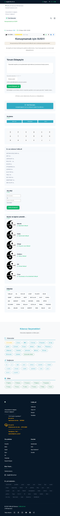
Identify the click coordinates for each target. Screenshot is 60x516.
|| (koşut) (16, 368)
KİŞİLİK (43, 308)
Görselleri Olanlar (29, 354)
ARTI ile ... (8, 156)
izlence (45, 490)
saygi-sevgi (14, 487)
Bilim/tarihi (15, 497)
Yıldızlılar (7, 458)
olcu (13, 490)
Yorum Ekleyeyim (13, 86)
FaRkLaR (10, 294)
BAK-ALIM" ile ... (10, 182)
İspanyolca (46, 382)
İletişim (33, 412)
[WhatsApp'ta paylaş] (46, 35)
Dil (25, 342)
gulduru (7, 494)
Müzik (32, 346)
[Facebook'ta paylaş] (53, 35)
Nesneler (28, 350)
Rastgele (30, 121)
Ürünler (44, 350)
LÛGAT (30, 294)
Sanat (24, 346)
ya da (47, 368)
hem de (8, 372)
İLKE (49, 308)
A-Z (46, 121)
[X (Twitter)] (14, 512)
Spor (40, 346)
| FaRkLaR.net (21, 506)
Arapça (9, 386)
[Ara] (51, 18)
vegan (28, 484)
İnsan (18, 342)
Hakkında (33, 407)
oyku (48, 487)
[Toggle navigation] (54, 18)
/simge (19, 244)
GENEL (38, 301)
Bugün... (46, 1)
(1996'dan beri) (14, 10)
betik (22, 497)
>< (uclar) (8, 368)
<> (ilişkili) (49, 364)
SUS (14, 30)
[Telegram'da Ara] (30, 512)
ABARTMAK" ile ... (10, 180)
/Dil (18, 264)
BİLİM (44, 294)
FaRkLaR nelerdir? (13, 207)
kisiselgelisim (32, 490)
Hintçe (42, 386)
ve (11, 364)
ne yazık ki (16, 372)
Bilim (8, 346)
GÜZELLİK (33, 304)
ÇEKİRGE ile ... (9, 169)
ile (6, 364)
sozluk (50, 484)
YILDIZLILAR (8, 484)
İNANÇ (41, 304)
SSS (32, 447)
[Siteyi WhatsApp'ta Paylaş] (33, 512)
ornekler (8, 490)
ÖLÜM (22, 308)
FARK (36, 308)
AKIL (9, 308)
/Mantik (19, 223)
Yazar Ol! (33, 409)
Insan (51, 490)
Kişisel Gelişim (8, 461)
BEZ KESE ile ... (10, 177)
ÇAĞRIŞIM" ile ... (10, 158)
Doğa (51, 342)
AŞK (9, 301)
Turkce (39, 484)
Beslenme (48, 346)
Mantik (24, 490)
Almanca (18, 382)
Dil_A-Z (19, 494)
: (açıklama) (32, 368)
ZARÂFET (29, 308)
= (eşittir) (24, 368)
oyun (43, 487)
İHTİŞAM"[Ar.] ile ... (11, 166)
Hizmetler (9, 354)
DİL (16, 294)
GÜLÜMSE (10, 304)
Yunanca (34, 386)
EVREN (18, 304)
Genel (36, 350)
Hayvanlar (42, 342)
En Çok (14, 121)
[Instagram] (22, 512)
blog (38, 487)
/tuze (18, 274)
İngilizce (9, 382)
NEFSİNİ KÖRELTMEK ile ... (13, 153)
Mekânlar (19, 350)
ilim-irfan (8, 497)
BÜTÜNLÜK (17, 297)
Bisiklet (18, 354)
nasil (18, 490)
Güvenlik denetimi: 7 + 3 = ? (14, 76)
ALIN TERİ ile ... (10, 172)
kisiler (39, 490)
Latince (25, 386)
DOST (40, 297)
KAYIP (25, 297)
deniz (29, 494)
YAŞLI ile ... (9, 174)
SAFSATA (30, 301)
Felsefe (16, 346)
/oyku (18, 234)
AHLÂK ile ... (9, 164)
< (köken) (31, 364)
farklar (35, 494)
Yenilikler (33, 415)
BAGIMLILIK (36, 497)
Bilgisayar (9, 350)
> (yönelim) (40, 364)
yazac (22, 484)
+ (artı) (41, 368)
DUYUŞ (23, 301)
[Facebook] (18, 512)
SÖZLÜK (23, 294)
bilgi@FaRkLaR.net (10, 1)
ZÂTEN (45, 301)
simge (7, 487)
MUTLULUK (33, 297)
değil (17, 364)
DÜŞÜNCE (48, 304)
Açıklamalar (34, 444)
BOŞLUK (25, 304)
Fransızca (27, 382)
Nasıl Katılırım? (35, 449)
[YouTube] (26, 512)
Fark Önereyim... (30, 106)
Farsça (17, 386)
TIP (26, 487)
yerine (24, 364)
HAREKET (15, 301)
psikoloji (32, 487)
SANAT (9, 297)
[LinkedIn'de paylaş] (51, 35)
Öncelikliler (9, 342)
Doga (13, 494)
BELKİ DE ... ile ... (10, 161)
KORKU (47, 297)
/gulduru (19, 254)
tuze (34, 484)
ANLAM (15, 308)
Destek (33, 452)
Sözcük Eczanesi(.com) (11, 405)
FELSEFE (37, 294)
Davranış (33, 342)
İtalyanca (37, 382)
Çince (51, 386)
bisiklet (41, 494)
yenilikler (16, 484)
